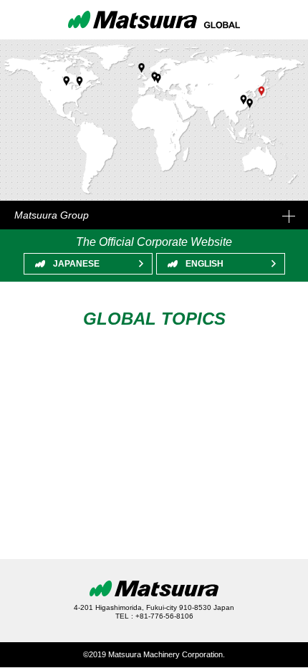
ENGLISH (204, 264)
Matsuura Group (51, 215)
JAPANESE (76, 264)
